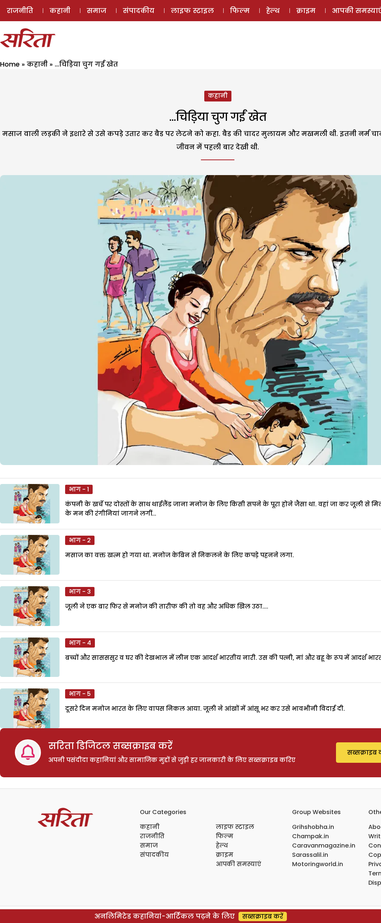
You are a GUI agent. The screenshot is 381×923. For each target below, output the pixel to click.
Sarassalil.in (310, 855)
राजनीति (20, 10)
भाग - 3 (80, 591)
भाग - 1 (79, 489)
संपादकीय (138, 10)
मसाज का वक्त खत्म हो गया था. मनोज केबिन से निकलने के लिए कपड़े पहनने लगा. (179, 555)
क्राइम (306, 10)
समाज (96, 10)
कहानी (59, 10)
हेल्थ (273, 10)
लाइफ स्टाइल (192, 10)
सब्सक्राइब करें (262, 916)
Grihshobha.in (313, 827)
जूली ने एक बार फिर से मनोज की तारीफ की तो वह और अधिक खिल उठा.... (166, 606)
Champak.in (310, 836)
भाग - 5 (80, 694)
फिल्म (240, 10)
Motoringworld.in (317, 864)
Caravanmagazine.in (323, 845)
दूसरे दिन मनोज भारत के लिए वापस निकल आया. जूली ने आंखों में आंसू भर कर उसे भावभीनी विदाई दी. (205, 708)
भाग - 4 (80, 643)
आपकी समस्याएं (238, 864)
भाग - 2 (80, 540)
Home (10, 64)
